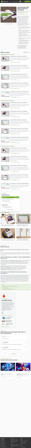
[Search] (20, 1)
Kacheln (26, 52)
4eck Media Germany (24, 14)
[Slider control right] (29, 371)
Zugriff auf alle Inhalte (10, 197)
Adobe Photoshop (3, 439)
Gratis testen (27, 1)
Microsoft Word (2, 442)
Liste (29, 52)
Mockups (21, 439)
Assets (21, 438)
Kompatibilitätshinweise (5, 287)
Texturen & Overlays (23, 442)
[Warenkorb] (23, 1)
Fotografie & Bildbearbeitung (14, 439)
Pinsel (21, 444)
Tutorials (12, 438)
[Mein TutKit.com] (22, 1)
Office (11, 443)
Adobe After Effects (3, 445)
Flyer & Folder (18, 11)
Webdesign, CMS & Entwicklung (14, 445)
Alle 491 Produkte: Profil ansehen (5, 326)
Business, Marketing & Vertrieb (24, 11)
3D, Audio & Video (13, 442)
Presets (21, 445)
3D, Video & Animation (23, 443)
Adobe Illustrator (3, 444)
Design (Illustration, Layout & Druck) (15, 444)
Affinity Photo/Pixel (3, 443)
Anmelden (3, 338)
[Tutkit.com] (4, 1)
